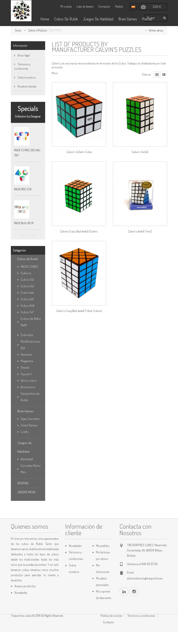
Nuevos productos (25, 586)
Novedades (21, 592)
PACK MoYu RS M (23, 223)
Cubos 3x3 (27, 286)
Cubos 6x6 (28, 306)
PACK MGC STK (22, 189)
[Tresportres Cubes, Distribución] (21, 10)
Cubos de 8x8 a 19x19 (31, 322)
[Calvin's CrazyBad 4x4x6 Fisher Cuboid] (79, 273)
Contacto (108, 622)
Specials (28, 108)
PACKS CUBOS (29, 266)
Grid (156, 74)
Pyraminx (26, 354)
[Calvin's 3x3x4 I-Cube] (79, 114)
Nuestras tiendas (26, 86)
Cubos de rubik (66, 19)
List (163, 74)
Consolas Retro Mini (31, 469)
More (55, 73)
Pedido (119, 6)
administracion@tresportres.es (144, 578)
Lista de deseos (85, 6)
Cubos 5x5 (27, 299)
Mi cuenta (66, 6)
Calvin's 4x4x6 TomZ (140, 231)
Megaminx (27, 361)
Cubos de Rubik (27, 259)
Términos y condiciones (141, 615)
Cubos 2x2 (27, 279)
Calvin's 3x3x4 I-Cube (79, 152)
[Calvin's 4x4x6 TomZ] (140, 194)
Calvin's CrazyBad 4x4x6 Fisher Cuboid (79, 311)
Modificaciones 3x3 (30, 344)
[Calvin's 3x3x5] (140, 114)
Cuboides (27, 335)
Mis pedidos (102, 546)
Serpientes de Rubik (30, 396)
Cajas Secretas (51, 29)
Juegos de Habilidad (24, 447)
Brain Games (127, 19)
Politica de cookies (111, 615)
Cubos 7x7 (27, 312)
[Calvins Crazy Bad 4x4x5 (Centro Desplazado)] (79, 194)
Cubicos (26, 273)
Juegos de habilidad (98, 19)
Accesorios (28, 387)
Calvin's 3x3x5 (140, 152)
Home (44, 19)
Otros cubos (29, 380)
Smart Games (29, 425)
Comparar (104, 6)
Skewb (25, 367)
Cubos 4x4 (27, 292)
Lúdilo (25, 432)
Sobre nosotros (26, 77)
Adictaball (27, 459)
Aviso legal (23, 55)
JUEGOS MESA (26, 492)
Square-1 (26, 374)
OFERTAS (23, 483)
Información (20, 45)
